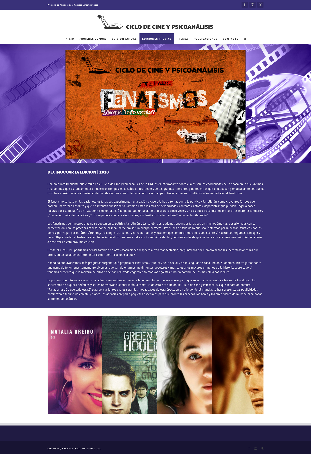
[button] (245, 38)
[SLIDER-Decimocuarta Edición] (155, 52)
